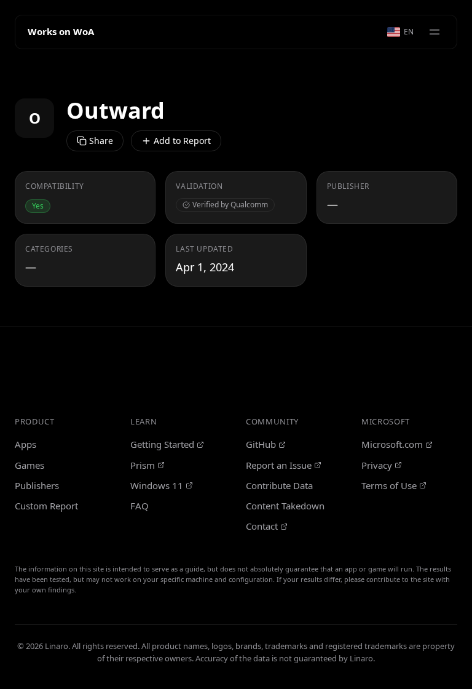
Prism (142, 465)
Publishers (37, 485)
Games (29, 465)
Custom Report (46, 506)
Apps (25, 444)
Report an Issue (279, 465)
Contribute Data (279, 485)
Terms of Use (389, 485)
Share (101, 140)
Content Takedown (285, 506)
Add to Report (182, 140)
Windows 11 (156, 485)
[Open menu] (434, 32)
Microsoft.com (392, 444)
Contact (262, 526)
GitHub (261, 444)
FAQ (139, 506)
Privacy (376, 465)
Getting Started (162, 444)
